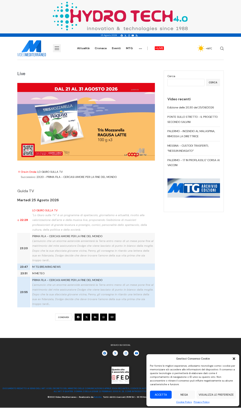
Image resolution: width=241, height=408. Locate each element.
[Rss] (136, 35)
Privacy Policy (202, 402)
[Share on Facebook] (78, 317)
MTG (129, 48)
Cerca (171, 76)
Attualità (83, 48)
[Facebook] (121, 35)
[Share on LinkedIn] (95, 317)
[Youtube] (132, 35)
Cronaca (101, 48)
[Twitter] (125, 35)
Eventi (116, 48)
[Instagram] (129, 35)
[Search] (222, 48)
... (140, 47)
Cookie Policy (184, 402)
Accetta (161, 395)
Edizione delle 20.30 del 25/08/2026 (190, 107)
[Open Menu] (57, 48)
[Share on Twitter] (86, 317)
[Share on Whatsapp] (103, 317)
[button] (234, 358)
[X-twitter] (115, 353)
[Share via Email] (112, 317)
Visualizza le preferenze (216, 395)
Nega (184, 395)
